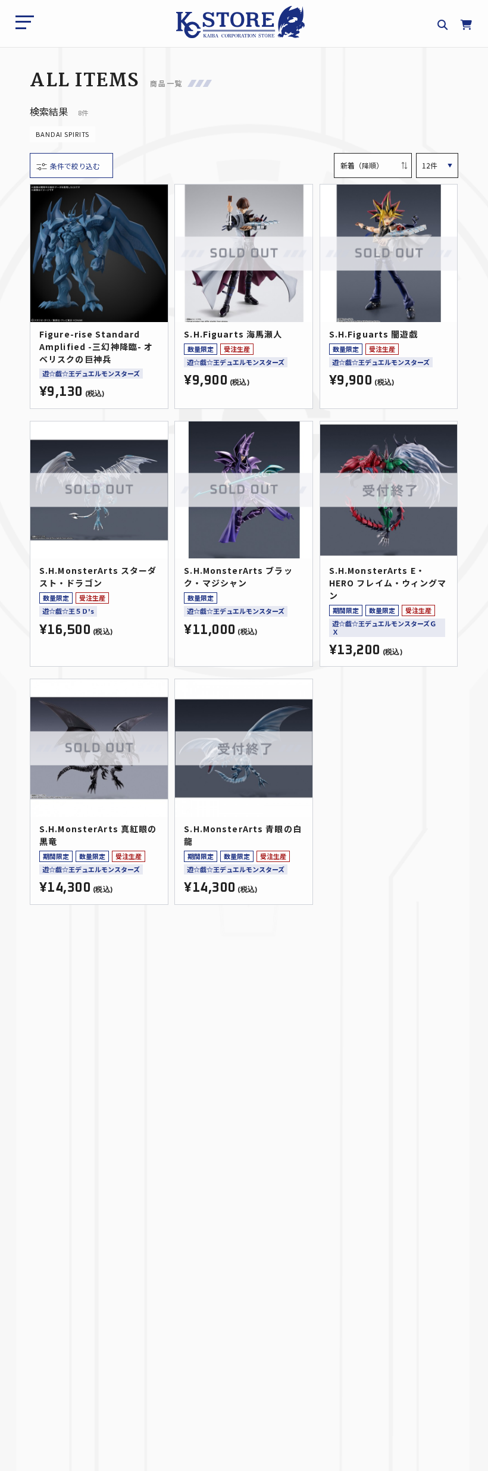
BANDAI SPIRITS (62, 134)
